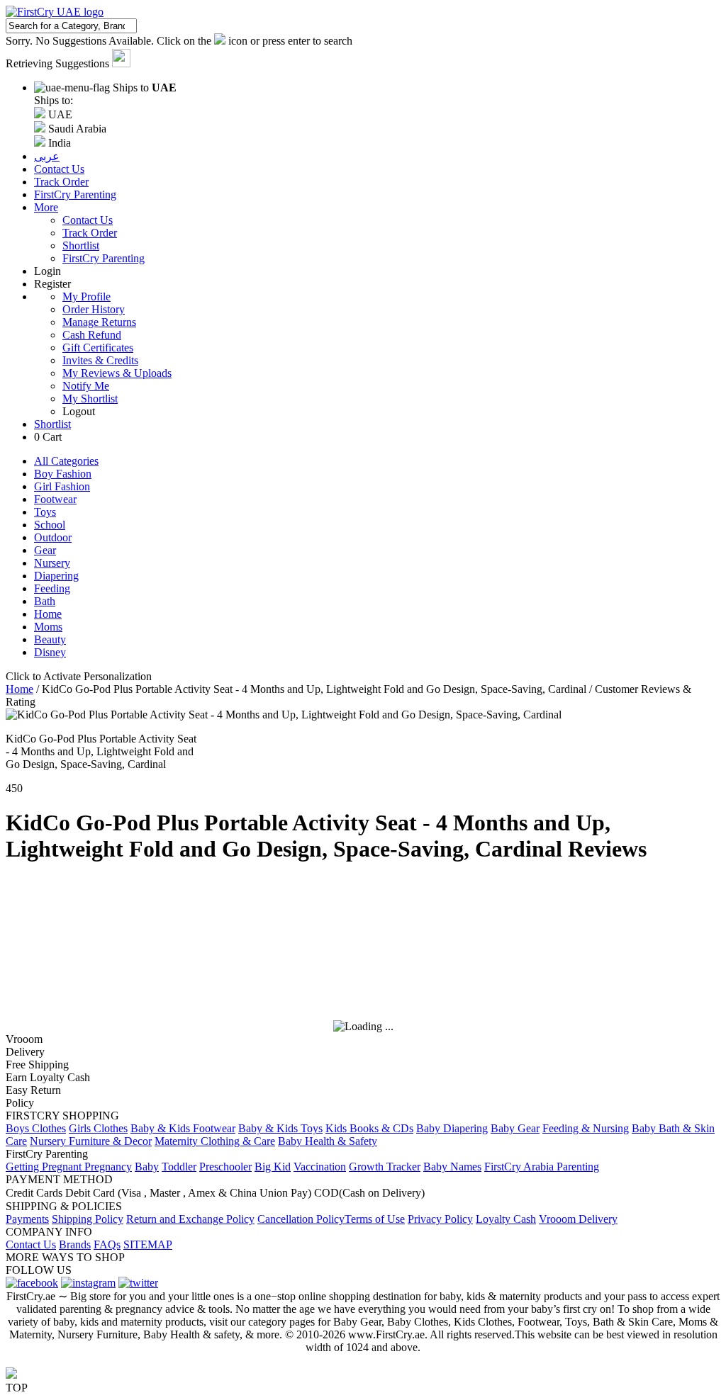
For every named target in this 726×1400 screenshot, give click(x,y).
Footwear (55, 499)
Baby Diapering (452, 1128)
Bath (44, 601)
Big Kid (273, 1167)
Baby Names (452, 1167)
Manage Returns (99, 322)
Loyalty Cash (506, 1219)
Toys (45, 512)
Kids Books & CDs (369, 1128)
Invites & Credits (100, 360)
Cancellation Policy (301, 1219)
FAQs (107, 1244)
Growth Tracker (384, 1167)
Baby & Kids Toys (280, 1128)
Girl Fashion (62, 486)
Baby (147, 1167)
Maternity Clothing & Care (215, 1141)
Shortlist (80, 245)
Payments (27, 1219)
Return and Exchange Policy (190, 1219)
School (49, 525)
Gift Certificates (97, 347)
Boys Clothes (36, 1128)
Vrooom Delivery (578, 1219)
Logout (78, 411)
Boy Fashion (62, 474)
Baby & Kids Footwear (182, 1128)
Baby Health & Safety (327, 1141)
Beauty (50, 639)
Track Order (89, 233)
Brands (75, 1244)
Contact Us (87, 220)
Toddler (179, 1167)
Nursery (52, 563)
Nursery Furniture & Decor (91, 1141)
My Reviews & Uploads (117, 373)
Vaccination (320, 1167)
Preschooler (225, 1167)
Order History (93, 309)
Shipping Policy (87, 1219)
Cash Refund (91, 335)
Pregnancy (108, 1167)
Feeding (52, 588)
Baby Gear (515, 1128)
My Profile (86, 296)
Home (48, 614)
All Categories (66, 461)
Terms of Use (375, 1219)
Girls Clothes (98, 1128)
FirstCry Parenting (103, 258)
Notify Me (85, 386)
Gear (45, 550)
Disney (50, 652)
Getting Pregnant (45, 1167)
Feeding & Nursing (585, 1128)
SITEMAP (147, 1244)
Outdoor (53, 537)
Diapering (56, 576)
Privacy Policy (440, 1219)
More (46, 207)
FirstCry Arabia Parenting (541, 1167)
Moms (48, 627)
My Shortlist (90, 399)
